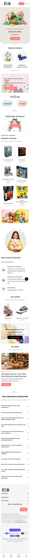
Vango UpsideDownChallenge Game (21, 202)
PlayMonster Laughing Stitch (8, 180)
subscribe (23, 509)
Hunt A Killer (22, 160)
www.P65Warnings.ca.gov (20, 522)
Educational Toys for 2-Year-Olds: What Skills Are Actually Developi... (14, 375)
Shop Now (15, 125)
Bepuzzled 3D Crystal (22, 318)
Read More (6, 384)
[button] (2, 3)
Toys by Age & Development (7, 66)
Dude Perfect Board (22, 181)
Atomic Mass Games (8, 160)
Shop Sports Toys (10, 88)
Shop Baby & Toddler (15, 337)
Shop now (15, 38)
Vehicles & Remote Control (22, 66)
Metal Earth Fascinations (8, 318)
